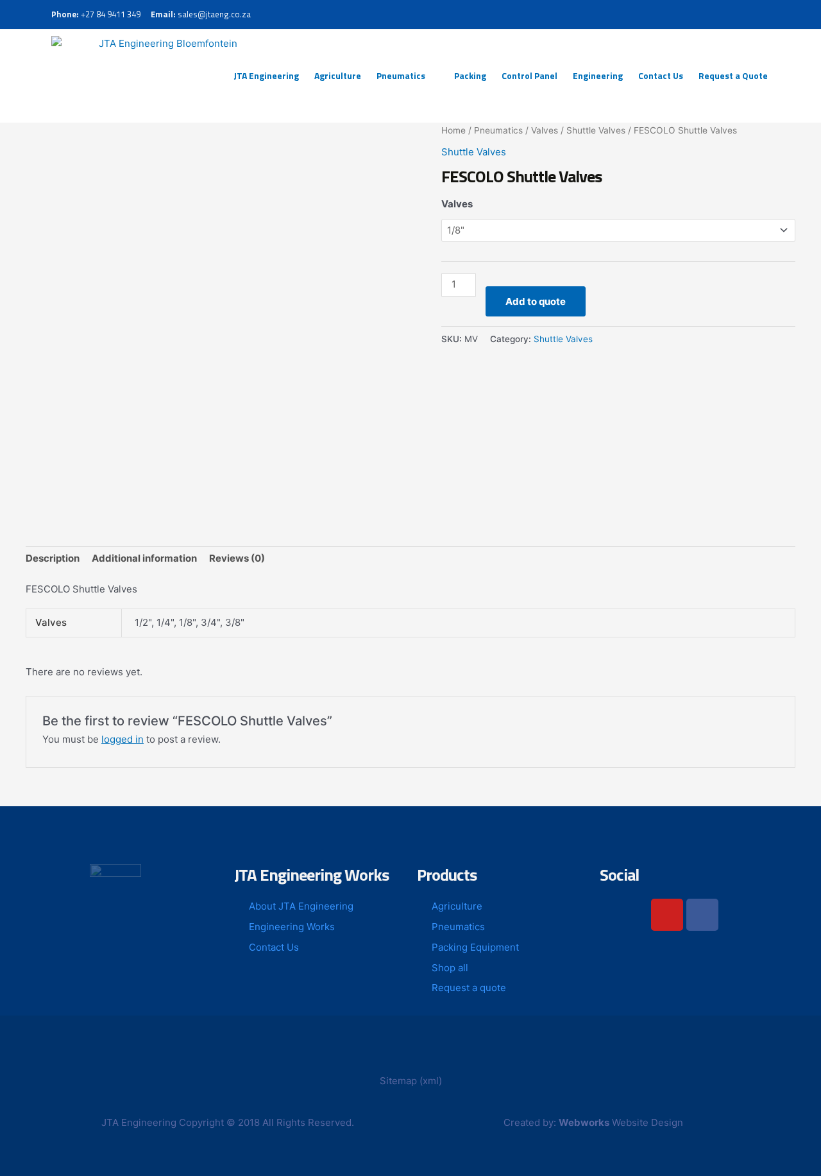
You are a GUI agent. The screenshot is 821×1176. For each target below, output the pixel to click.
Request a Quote (733, 75)
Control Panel (529, 75)
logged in (122, 739)
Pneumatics (401, 75)
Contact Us (660, 75)
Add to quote (535, 301)
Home (453, 130)
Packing (470, 75)
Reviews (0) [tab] (237, 558)
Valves (544, 130)
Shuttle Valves (595, 130)
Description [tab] (53, 558)
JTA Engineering (266, 75)
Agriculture (337, 75)
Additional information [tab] (144, 558)
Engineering (598, 75)
